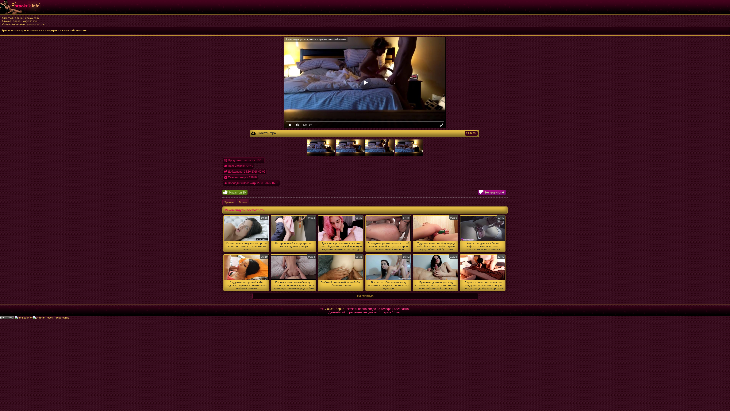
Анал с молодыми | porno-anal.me (23, 23)
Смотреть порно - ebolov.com (20, 17)
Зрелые (229, 202)
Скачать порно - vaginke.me (19, 20)
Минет (243, 202)
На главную (365, 296)
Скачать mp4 (366, 133)
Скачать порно (334, 309)
